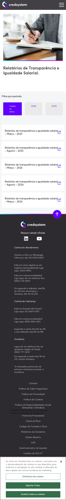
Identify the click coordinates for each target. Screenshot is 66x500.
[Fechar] (61, 461)
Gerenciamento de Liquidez (33, 448)
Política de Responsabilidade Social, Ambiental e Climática (33, 406)
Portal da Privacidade (33, 415)
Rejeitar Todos (33, 485)
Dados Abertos (33, 437)
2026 (33, 106)
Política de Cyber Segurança (33, 388)
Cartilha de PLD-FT (33, 453)
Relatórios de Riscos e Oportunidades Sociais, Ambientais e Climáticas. (30, 411)
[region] (33, 478)
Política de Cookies (33, 399)
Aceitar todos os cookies (33, 494)
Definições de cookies (33, 476)
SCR (33, 442)
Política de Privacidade (33, 394)
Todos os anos (12, 109)
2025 (54, 106)
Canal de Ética (33, 421)
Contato (33, 383)
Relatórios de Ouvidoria (33, 431)
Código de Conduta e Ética (33, 426)
